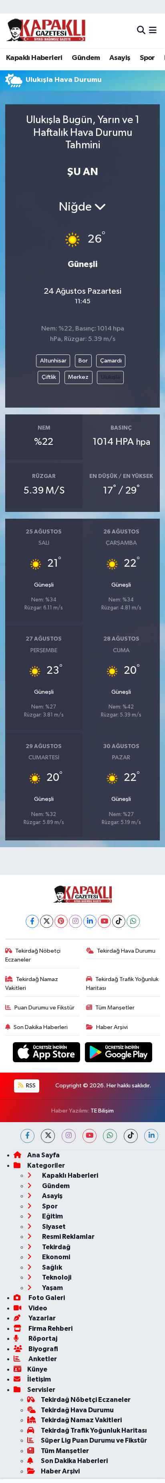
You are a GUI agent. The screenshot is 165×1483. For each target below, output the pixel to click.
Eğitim (52, 1216)
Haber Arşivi (112, 1027)
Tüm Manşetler (115, 1008)
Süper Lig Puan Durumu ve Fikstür (94, 1440)
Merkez (78, 377)
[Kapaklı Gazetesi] (45, 30)
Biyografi (42, 1349)
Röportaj (42, 1338)
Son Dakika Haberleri (41, 1027)
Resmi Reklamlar (68, 1236)
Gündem (86, 58)
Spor (147, 58)
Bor (83, 361)
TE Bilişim (102, 1111)
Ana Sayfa (43, 1155)
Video (37, 1308)
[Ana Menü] (153, 30)
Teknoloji (56, 1277)
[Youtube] (104, 921)
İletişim (39, 1379)
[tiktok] (131, 1136)
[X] (46, 921)
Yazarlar (41, 1318)
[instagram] (69, 1136)
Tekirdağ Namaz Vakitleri (31, 983)
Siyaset (53, 1226)
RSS (30, 1086)
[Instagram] (75, 921)
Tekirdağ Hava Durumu (126, 951)
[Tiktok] (118, 921)
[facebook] (27, 1136)
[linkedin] (151, 1136)
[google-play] (118, 1054)
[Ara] (141, 30)
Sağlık (51, 1267)
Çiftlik (49, 377)
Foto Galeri (46, 1297)
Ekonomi (55, 1257)
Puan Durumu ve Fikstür (44, 1008)
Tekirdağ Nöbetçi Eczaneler (33, 955)
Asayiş (119, 58)
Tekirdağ (55, 1247)
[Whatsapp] (133, 921)
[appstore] (47, 1054)
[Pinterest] (61, 921)
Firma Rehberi (49, 1328)
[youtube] (89, 1136)
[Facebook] (32, 921)
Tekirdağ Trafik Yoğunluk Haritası (122, 983)
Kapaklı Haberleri (34, 58)
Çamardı (111, 361)
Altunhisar (53, 361)
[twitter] (48, 1136)
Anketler (42, 1359)
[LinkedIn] (90, 921)
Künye (37, 1369)
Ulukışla (110, 377)
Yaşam (52, 1287)
